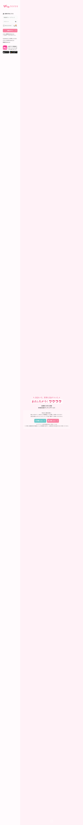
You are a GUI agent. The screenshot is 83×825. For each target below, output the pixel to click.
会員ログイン (10, 30)
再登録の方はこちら (6, 42)
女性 (53, 420)
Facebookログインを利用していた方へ (10, 38)
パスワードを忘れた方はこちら (8, 40)
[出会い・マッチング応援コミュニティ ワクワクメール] (10, 5)
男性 (40, 420)
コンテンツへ (51, 821)
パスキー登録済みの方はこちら (8, 33)
